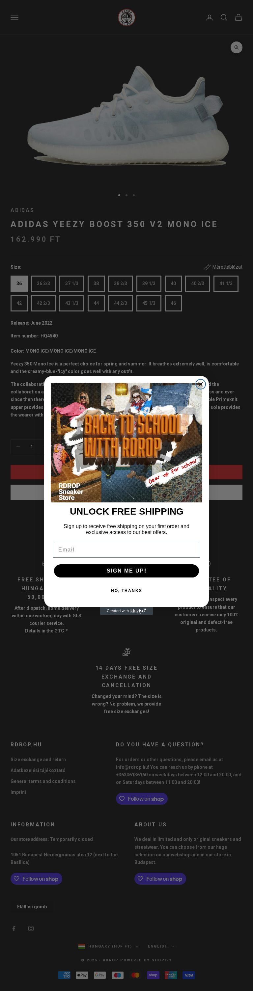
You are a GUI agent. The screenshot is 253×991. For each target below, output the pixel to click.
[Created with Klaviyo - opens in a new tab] (126, 611)
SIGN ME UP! (127, 571)
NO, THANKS (126, 590)
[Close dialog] (201, 384)
